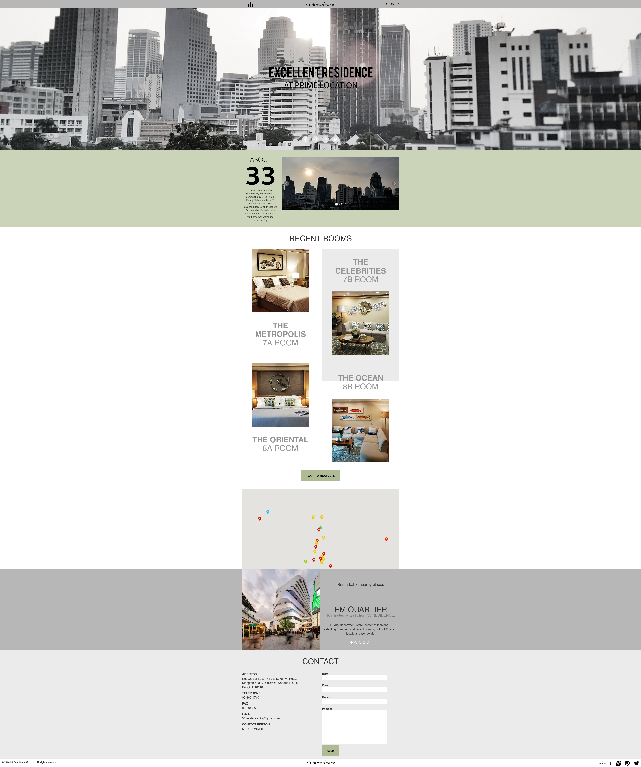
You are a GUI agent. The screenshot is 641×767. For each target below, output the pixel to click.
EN (392, 4)
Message (327, 708)
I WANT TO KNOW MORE (321, 475)
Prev (286, 183)
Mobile (326, 697)
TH (387, 4)
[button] (320, 527)
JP (397, 4)
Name (325, 673)
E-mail (325, 685)
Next (394, 183)
